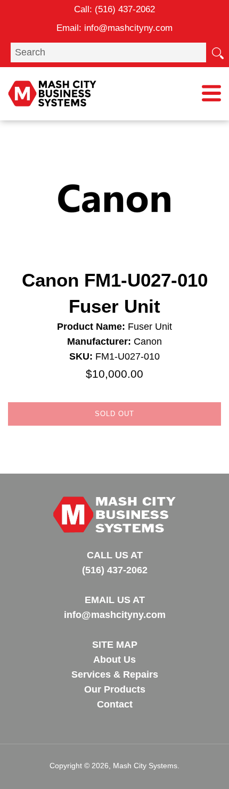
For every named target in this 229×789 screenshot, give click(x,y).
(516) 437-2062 (125, 9)
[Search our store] (217, 52)
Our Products (114, 689)
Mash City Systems (145, 765)
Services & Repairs (114, 674)
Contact (115, 704)
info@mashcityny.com (128, 28)
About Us (114, 659)
